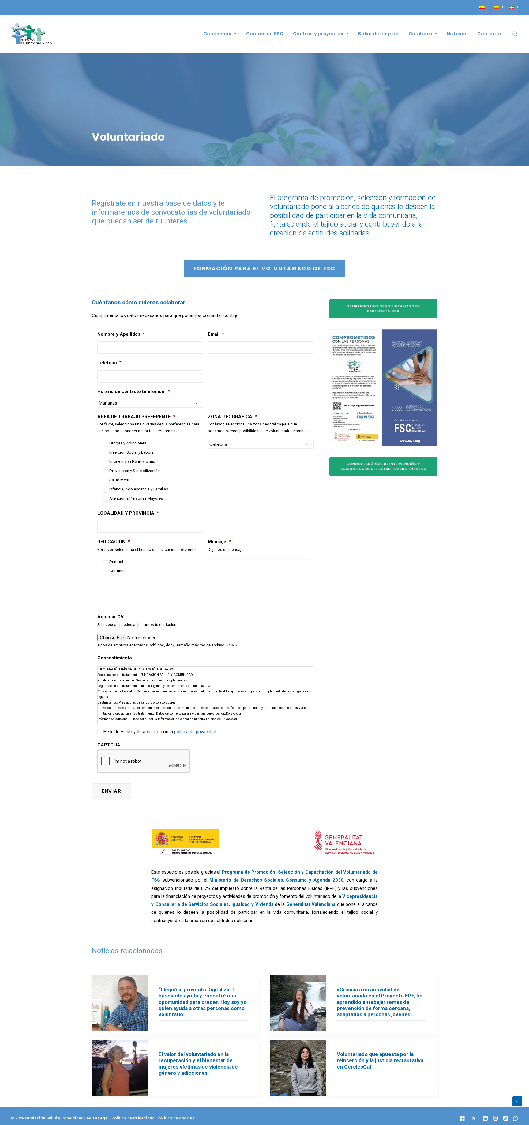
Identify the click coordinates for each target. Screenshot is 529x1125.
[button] (515, 34)
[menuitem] (484, 7)
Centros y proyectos (318, 34)
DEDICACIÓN (113, 541)
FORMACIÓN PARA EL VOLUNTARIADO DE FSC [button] (264, 268)
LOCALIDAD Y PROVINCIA (128, 513)
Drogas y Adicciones (127, 443)
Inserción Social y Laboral (132, 452)
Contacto (489, 34)
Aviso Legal (97, 1118)
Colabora (420, 34)
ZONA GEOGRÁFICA (232, 416)
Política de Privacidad (133, 1118)
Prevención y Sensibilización (134, 470)
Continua (117, 571)
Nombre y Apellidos (121, 334)
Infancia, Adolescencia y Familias (138, 489)
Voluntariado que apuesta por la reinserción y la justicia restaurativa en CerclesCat (380, 1060)
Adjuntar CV (110, 617)
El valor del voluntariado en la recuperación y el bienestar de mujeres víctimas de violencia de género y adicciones (198, 1063)
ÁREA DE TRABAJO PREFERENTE (136, 416)
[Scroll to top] (517, 1101)
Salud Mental (121, 480)
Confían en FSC (264, 34)
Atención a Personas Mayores (136, 498)
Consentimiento (114, 658)
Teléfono (109, 362)
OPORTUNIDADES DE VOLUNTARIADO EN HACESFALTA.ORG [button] (384, 308)
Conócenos (217, 34)
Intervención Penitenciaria (132, 461)
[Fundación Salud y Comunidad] (31, 33)
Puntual (116, 561)
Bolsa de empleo (378, 34)
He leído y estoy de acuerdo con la (159, 731)
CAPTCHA (108, 745)
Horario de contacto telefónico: (133, 391)
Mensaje (219, 541)
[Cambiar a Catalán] (498, 7)
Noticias (457, 34)
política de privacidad (195, 731)
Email (216, 334)
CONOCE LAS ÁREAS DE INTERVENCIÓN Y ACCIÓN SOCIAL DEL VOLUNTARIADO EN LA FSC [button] (383, 466)
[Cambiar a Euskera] (512, 7)
